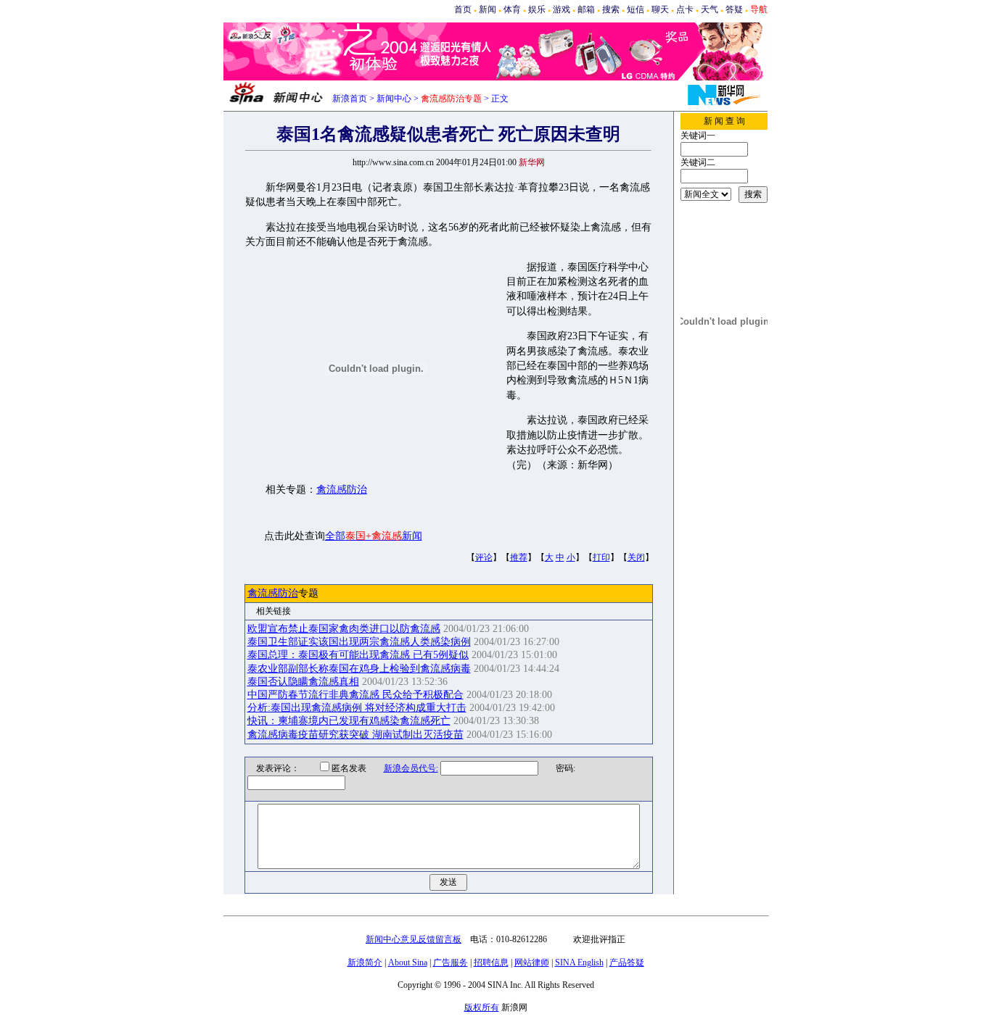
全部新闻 (373, 536)
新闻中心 (394, 98)
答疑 (734, 9)
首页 (463, 9)
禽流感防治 (341, 489)
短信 (635, 9)
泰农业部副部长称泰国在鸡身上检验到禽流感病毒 (359, 668)
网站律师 (531, 962)
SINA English (579, 962)
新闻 (487, 9)
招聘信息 (491, 962)
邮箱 (586, 9)
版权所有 (481, 1007)
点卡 (685, 9)
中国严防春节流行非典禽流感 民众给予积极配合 (355, 694)
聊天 (660, 9)
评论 (484, 557)
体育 (512, 9)
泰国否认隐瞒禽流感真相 (303, 681)
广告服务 (450, 962)
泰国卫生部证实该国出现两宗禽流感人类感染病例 (359, 641)
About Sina (407, 962)
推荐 (518, 557)
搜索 (611, 9)
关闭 (636, 557)
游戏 (561, 9)
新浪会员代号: (411, 768)
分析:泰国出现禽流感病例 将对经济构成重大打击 (356, 707)
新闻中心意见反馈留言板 (413, 939)
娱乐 (537, 9)
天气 (709, 9)
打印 (601, 557)
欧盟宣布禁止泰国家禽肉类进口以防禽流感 (343, 628)
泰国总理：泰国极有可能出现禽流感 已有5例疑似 (358, 654)
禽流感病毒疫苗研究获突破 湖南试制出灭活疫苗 (355, 734)
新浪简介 (365, 962)
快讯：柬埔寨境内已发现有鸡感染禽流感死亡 (349, 720)
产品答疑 (626, 962)
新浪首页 (349, 98)
